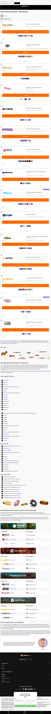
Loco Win (19, 497)
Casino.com (3, 8)
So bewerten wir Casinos (5, 681)
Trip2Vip (5, 394)
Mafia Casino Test (25, 316)
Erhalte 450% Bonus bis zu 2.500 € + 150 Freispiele (36, 171)
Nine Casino (6, 438)
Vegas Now (6, 397)
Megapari (6, 432)
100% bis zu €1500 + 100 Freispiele (33, 24)
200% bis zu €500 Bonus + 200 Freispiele (34, 66)
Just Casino (6, 403)
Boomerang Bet (18, 493)
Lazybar (5, 390)
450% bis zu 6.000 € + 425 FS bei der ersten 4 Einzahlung (37, 236)
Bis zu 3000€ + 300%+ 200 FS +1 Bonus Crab (34, 277)
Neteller (2, 668)
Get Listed (3, 676)
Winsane (5, 382)
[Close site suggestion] (50, 1)
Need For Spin (6, 448)
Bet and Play (6, 469)
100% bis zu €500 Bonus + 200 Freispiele (34, 300)
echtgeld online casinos (37, 371)
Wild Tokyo (6, 380)
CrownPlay (6, 452)
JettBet (5, 440)
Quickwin (17, 491)
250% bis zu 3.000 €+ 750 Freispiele (33, 149)
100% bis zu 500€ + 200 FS (31, 214)
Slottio (5, 419)
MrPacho (5, 460)
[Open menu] (1, 6)
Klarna (2, 665)
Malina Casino (6, 446)
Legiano (5, 386)
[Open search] (49, 6)
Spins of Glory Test (25, 61)
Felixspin (5, 450)
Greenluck (24, 485)
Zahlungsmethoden (4, 663)
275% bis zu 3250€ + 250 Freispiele (33, 257)
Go (17, 3)
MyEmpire (6, 436)
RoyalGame (17, 478)
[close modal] (36, 692)
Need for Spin (13, 588)
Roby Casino (6, 392)
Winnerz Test (25, 208)
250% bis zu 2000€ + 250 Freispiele (33, 44)
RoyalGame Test (25, 294)
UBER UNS (3, 674)
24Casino (5, 384)
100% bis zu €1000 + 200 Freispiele (33, 128)
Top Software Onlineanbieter (6, 671)
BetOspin (13, 476)
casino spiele (4, 515)
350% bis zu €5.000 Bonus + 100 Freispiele (34, 322)
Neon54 (5, 462)
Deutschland (8, 8)
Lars (43, 649)
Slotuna (5, 413)
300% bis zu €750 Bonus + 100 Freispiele (34, 108)
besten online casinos (24, 634)
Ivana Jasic (8, 18)
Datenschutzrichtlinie (5, 678)
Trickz (18, 487)
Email (15, 698)
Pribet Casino (6, 434)
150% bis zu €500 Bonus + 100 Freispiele (34, 192)
